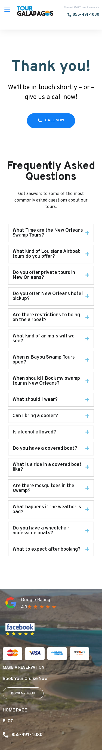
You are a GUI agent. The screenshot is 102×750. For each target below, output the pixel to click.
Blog (8, 720)
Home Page (15, 710)
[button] (83, 15)
